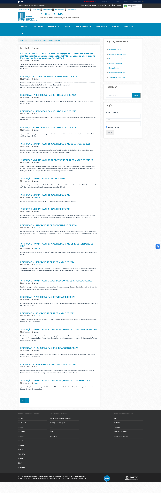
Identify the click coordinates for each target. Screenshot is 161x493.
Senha (108, 120)
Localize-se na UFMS (121, 436)
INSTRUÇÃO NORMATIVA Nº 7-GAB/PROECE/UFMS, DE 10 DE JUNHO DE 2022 (57, 380)
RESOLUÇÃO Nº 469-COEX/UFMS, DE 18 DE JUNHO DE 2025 (48, 111)
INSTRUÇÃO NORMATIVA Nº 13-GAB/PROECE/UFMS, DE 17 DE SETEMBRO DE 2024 (56, 245)
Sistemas (117, 423)
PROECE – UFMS (51, 14)
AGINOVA (21, 454)
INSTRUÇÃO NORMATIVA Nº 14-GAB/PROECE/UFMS (45, 209)
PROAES (21, 418)
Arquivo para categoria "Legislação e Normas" (46, 40)
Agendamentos (53, 26)
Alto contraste (117, 5)
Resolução (37, 228)
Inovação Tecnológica (57, 423)
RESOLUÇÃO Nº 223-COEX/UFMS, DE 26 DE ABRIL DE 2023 (47, 297)
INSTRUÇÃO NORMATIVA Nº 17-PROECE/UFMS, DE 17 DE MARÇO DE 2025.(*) (56, 160)
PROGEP (21, 436)
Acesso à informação (105, 1)
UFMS (116, 418)
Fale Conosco (129, 26)
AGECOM (21, 467)
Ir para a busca (47, 9)
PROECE (21, 445)
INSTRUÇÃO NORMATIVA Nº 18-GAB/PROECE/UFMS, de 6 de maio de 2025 (55, 144)
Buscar (136, 95)
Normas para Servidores (117, 72)
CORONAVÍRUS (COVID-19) (89, 1)
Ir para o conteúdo (24, 9)
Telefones (117, 427)
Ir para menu (36, 9)
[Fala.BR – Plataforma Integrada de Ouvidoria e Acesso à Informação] (113, 478)
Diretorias (38, 26)
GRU (51, 432)
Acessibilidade (71, 9)
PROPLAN (21, 432)
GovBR (20, 2)
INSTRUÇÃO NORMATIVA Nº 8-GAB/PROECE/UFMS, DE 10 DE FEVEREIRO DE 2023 (58, 329)
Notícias (115, 26)
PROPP (20, 427)
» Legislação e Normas (117, 77)
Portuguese (131, 6)
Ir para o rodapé (59, 9)
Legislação (126, 1)
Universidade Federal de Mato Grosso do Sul (33, 5)
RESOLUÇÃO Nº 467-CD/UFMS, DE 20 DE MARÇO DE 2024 (47, 262)
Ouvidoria (53, 436)
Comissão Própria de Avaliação (60, 418)
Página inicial (24, 40)
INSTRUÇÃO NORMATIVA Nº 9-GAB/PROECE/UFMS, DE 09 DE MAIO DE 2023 (56, 281)
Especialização (101, 26)
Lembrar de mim (113, 127)
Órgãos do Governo (137, 1)
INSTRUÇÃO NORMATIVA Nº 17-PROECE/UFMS (42, 178)
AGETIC (21, 449)
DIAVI (20, 463)
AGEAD (20, 458)
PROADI (21, 441)
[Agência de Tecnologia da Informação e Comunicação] (134, 478)
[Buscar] (21, 33)
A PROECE (24, 26)
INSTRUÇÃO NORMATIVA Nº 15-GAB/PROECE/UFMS (45, 195)
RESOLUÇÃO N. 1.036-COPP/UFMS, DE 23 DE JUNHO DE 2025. (49, 76)
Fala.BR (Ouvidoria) (120, 432)
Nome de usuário (112, 112)
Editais (67, 26)
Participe (117, 1)
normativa (37, 197)
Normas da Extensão (116, 59)
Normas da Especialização (117, 54)
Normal (101, 5)
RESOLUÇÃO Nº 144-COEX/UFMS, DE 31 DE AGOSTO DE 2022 (49, 348)
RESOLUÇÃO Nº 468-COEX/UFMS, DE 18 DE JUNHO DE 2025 (48, 127)
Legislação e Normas (83, 26)
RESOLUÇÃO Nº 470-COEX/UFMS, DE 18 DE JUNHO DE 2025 (48, 95)
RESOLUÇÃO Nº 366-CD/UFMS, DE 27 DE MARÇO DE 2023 (47, 313)
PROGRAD (22, 423)
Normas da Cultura (115, 50)
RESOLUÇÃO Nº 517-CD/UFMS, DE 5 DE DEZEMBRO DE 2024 (48, 225)
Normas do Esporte (115, 63)
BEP (51, 427)
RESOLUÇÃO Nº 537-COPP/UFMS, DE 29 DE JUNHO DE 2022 (48, 364)
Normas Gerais (114, 68)
